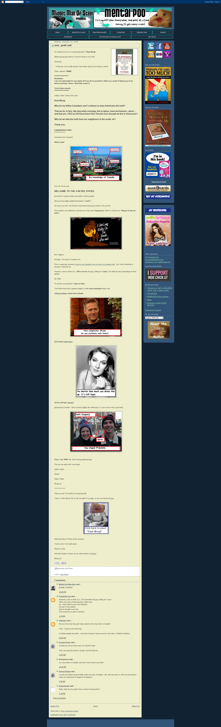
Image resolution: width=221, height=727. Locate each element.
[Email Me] (167, 58)
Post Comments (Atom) (69, 711)
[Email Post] (54, 572)
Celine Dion (68, 342)
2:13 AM (62, 616)
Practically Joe (65, 596)
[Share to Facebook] (63, 563)
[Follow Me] (150, 50)
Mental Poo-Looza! (78, 32)
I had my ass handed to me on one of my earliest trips (95, 264)
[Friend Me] (159, 50)
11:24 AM (62, 655)
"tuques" (70, 403)
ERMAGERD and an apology (158, 297)
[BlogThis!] (58, 563)
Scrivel (93, 554)
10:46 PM (62, 592)
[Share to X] (60, 563)
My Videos (152, 37)
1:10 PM (62, 694)
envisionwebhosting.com (154, 260)
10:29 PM (62, 667)
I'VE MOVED (152, 294)
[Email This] (55, 563)
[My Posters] (159, 58)
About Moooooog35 (100, 32)
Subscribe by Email (159, 182)
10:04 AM (62, 638)
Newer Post (55, 706)
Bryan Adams (61, 293)
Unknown (62, 621)
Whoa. (149, 300)
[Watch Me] (167, 50)
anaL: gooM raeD (63, 45)
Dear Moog (64, 574)
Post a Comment (59, 698)
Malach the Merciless (67, 584)
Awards (163, 32)
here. (112, 498)
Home (57, 32)
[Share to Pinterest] (65, 563)
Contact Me (121, 32)
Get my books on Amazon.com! (110, 37)
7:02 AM (62, 681)
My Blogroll (68, 37)
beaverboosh (64, 686)
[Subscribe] (150, 58)
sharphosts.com (151, 262)
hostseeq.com (153, 257)
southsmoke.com (164, 262)
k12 (146, 257)
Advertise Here (142, 32)
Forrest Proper (64, 642)
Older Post (136, 706)
